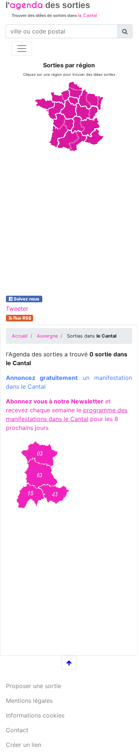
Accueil (20, 336)
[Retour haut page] (69, 663)
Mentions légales (29, 700)
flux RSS (21, 318)
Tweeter (17, 308)
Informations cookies (35, 715)
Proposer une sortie (33, 686)
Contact (17, 730)
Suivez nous (26, 299)
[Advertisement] (69, 222)
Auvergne (47, 336)
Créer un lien (23, 744)
